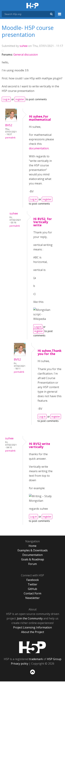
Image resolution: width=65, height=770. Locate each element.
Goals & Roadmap (32, 559)
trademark (36, 659)
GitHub (32, 589)
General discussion (25, 54)
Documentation (32, 555)
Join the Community (30, 618)
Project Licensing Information (32, 627)
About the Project (32, 632)
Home (32, 546)
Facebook (32, 580)
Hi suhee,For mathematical (40, 118)
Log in (6, 99)
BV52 (8, 125)
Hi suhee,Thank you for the (50, 352)
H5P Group (54, 659)
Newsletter (32, 598)
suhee (24, 46)
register (20, 99)
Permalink (10, 137)
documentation (39, 148)
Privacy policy (19, 663)
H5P (32, 647)
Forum (32, 564)
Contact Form (32, 593)
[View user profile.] (11, 121)
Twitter (32, 584)
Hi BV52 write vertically (39, 445)
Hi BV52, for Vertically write (42, 222)
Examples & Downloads (33, 550)
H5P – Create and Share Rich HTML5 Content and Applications (32, 6)
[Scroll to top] (32, 674)
